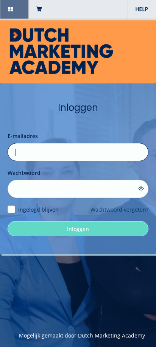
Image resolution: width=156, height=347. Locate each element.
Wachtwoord (24, 172)
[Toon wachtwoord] (141, 188)
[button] (14, 9)
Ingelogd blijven (38, 209)
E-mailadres (23, 136)
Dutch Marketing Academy (111, 335)
